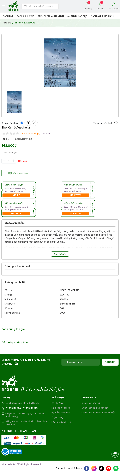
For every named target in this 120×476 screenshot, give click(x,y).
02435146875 (30, 408)
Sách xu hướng (25, 16)
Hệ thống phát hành (61, 412)
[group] (60, 62)
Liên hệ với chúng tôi (61, 422)
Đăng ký (110, 362)
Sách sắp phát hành (102, 16)
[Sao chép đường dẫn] (35, 123)
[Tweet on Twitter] (28, 123)
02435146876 (13, 408)
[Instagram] (94, 468)
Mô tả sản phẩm (15, 223)
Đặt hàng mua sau (18, 173)
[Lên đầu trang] (112, 462)
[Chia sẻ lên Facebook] (22, 123)
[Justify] (56, 6)
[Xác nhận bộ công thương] (11, 451)
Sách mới (8, 16)
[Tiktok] (101, 468)
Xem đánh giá (10, 152)
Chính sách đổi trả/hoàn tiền (95, 408)
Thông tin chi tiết (15, 282)
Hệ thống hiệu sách (61, 408)
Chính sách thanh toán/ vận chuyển (98, 412)
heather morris (23, 139)
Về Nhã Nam (57, 403)
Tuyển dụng (57, 417)
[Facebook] (86, 468)
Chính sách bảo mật (91, 403)
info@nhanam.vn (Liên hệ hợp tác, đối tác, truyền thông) (25, 415)
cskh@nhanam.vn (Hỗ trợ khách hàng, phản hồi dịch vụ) (26, 423)
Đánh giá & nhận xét (17, 266)
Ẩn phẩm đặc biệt (77, 16)
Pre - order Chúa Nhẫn (51, 16)
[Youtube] (108, 468)
